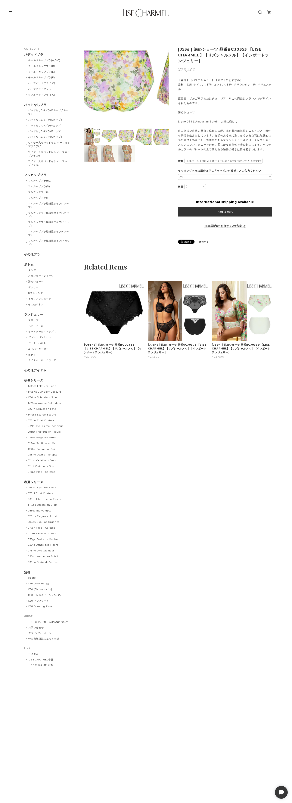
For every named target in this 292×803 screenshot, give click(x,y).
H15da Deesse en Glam (43, 504)
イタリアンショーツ (39, 298)
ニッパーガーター (38, 348)
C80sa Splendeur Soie (42, 449)
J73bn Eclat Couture (41, 420)
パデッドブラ (33, 54)
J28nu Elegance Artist (42, 516)
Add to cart (225, 211)
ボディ (32, 354)
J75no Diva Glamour (41, 550)
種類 (181, 160)
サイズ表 (33, 654)
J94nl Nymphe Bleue (42, 487)
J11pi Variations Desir (42, 466)
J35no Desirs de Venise (43, 562)
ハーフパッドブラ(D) (40, 88)
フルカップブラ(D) (39, 186)
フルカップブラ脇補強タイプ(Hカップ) (49, 242)
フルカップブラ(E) (39, 191)
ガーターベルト (37, 343)
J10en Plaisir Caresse (41, 527)
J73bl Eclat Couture (40, 493)
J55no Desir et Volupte (43, 454)
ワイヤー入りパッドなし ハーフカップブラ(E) (49, 163)
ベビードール (36, 325)
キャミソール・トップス (42, 331)
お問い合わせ (36, 627)
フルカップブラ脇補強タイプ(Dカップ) (48, 205)
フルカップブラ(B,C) (40, 180)
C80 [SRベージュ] (38, 583)
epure (32, 577)
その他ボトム (36, 304)
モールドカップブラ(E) (41, 71)
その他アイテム (35, 370)
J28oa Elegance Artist (42, 437)
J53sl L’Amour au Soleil (43, 556)
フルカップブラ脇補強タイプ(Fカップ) (48, 224)
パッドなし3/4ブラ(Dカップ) (45, 119)
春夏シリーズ (33, 482)
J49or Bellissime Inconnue (45, 425)
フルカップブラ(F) (39, 197)
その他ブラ (32, 254)
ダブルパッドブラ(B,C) (41, 94)
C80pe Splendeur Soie (42, 397)
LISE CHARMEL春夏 (40, 659)
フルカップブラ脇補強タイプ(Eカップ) (48, 214)
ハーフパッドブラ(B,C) (41, 83)
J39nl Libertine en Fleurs (44, 499)
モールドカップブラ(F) (41, 77)
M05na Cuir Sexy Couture (44, 391)
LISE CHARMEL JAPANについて (48, 621)
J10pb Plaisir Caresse (41, 471)
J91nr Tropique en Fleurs (44, 431)
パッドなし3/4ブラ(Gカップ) (45, 136)
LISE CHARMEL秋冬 (40, 665)
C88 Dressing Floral (40, 606)
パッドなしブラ (35, 105)
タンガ (32, 270)
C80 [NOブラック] (39, 600)
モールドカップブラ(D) (41, 66)
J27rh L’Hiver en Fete (42, 408)
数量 (181, 186)
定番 (27, 572)
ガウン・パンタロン (39, 337)
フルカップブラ (35, 175)
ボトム (29, 264)
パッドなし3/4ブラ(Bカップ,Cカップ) (48, 112)
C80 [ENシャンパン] (40, 589)
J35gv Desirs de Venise (43, 539)
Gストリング (35, 293)
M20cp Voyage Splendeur (44, 403)
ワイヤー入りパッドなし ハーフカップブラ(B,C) (49, 144)
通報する (204, 241)
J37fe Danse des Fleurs (43, 544)
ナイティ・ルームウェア (42, 360)
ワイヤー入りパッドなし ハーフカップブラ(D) (49, 153)
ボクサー (33, 287)
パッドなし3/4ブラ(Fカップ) (45, 131)
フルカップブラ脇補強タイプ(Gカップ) (48, 233)
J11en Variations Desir (42, 533)
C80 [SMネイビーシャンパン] (45, 595)
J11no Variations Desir (42, 460)
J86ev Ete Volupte (39, 510)
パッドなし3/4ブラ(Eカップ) (45, 125)
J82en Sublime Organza (43, 521)
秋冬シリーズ (33, 380)
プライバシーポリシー (41, 633)
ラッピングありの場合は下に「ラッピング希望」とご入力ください (219, 170)
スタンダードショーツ (41, 275)
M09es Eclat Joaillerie (42, 386)
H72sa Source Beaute (42, 414)
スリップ (33, 320)
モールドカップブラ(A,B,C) (44, 60)
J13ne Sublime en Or (41, 443)
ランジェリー (33, 314)
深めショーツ (36, 281)
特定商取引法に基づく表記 (43, 638)
